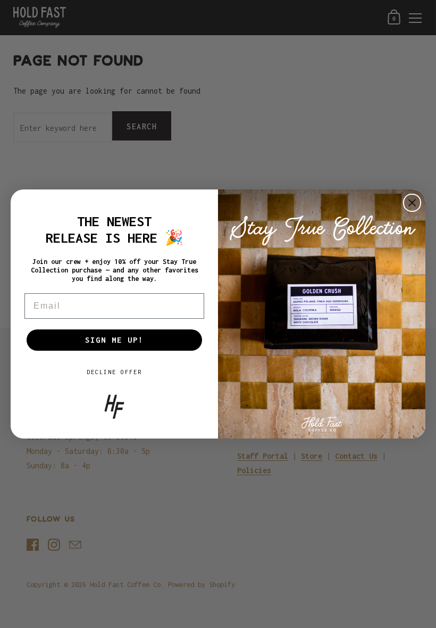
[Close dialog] (412, 203)
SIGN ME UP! (114, 339)
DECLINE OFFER (114, 372)
